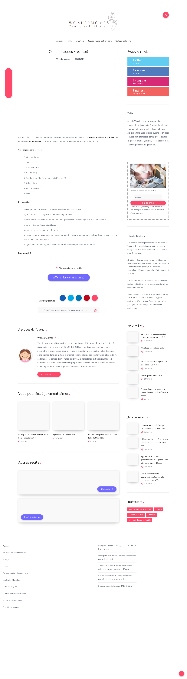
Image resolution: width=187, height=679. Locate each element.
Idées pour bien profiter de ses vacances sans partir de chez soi (154, 442)
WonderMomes (45, 337)
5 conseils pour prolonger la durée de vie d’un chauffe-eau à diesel (154, 392)
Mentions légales (10, 587)
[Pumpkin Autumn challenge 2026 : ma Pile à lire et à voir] (132, 428)
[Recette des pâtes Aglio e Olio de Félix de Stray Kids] (132, 364)
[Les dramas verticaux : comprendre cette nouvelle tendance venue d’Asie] (132, 476)
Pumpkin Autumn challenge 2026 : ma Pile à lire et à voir (117, 547)
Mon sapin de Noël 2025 (151, 375)
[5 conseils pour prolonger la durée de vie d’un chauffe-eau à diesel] (132, 392)
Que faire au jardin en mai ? (64, 434)
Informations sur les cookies (14, 594)
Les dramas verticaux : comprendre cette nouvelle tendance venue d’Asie (152, 476)
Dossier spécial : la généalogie (15, 573)
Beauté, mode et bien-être (99, 41)
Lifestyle (80, 41)
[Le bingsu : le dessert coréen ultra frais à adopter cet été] (132, 337)
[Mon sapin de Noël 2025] (132, 378)
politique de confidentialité (145, 210)
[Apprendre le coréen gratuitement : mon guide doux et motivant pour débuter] (132, 459)
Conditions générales (11, 607)
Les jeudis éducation (11, 580)
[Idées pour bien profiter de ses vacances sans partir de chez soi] (132, 442)
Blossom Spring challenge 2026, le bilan (115, 586)
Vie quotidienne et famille (70, 268)
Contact (6, 566)
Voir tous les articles (49, 374)
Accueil (59, 41)
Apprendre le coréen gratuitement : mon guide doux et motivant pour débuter (154, 459)
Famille (70, 41)
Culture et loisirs (123, 41)
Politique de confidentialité (14, 553)
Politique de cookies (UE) (14, 600)
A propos (6, 560)
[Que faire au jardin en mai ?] (132, 351)
